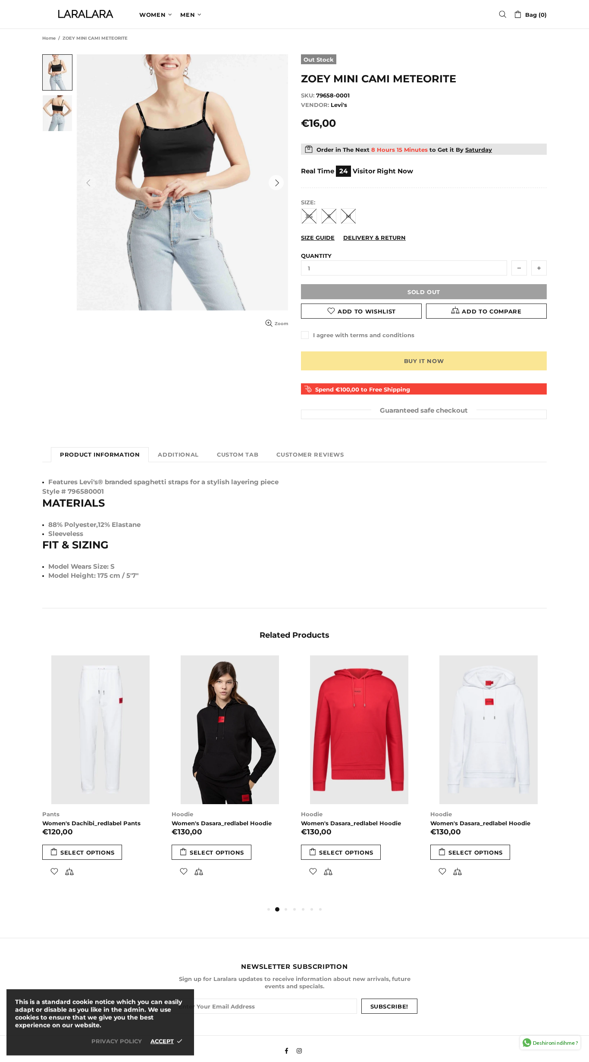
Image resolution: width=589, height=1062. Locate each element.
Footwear (116, 814)
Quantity (316, 255)
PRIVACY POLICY (116, 1040)
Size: (308, 202)
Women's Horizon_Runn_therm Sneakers (148, 827)
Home (49, 38)
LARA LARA (85, 14)
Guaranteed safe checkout (424, 410)
